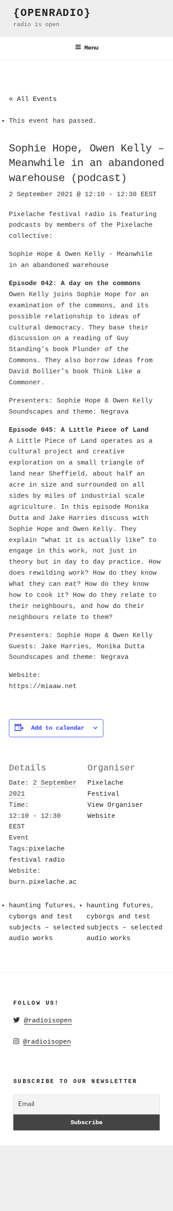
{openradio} (52, 13)
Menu (91, 47)
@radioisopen (48, 1021)
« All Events (33, 99)
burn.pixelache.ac (43, 882)
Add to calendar (57, 727)
